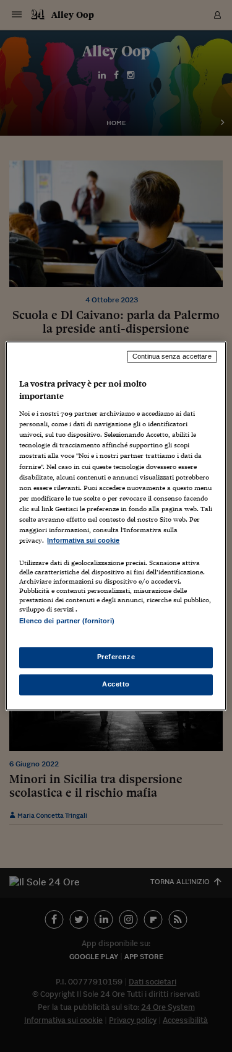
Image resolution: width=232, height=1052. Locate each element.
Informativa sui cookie (83, 540)
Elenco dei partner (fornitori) (66, 621)
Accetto (116, 684)
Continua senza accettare (172, 356)
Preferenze (116, 657)
